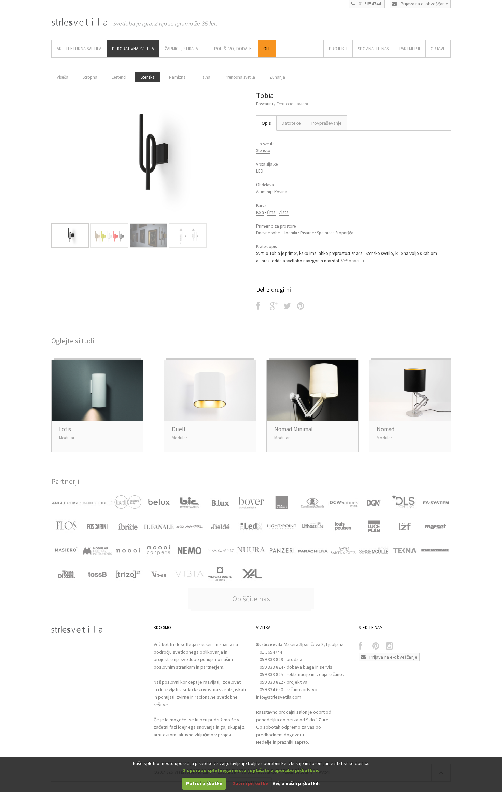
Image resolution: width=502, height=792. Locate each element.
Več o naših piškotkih (296, 783)
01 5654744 (370, 4)
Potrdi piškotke (204, 783)
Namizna (177, 77)
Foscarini (264, 104)
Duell (178, 429)
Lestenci (119, 77)
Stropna (90, 77)
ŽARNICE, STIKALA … (184, 49)
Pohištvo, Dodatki (233, 49)
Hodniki (290, 233)
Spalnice (324, 233)
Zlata (284, 212)
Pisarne (307, 233)
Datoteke (291, 123)
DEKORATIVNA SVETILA (133, 49)
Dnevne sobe (268, 233)
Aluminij (263, 192)
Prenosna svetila (240, 77)
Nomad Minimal (293, 429)
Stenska (148, 77)
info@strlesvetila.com (278, 697)
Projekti (338, 49)
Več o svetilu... (354, 261)
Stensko (263, 150)
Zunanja (277, 77)
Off (266, 49)
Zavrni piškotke (250, 783)
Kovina (280, 192)
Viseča (62, 77)
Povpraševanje (326, 123)
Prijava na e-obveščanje (424, 4)
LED (259, 171)
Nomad (386, 429)
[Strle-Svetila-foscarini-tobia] (148, 155)
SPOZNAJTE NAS (373, 49)
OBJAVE (438, 49)
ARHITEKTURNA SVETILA (79, 49)
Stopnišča (344, 233)
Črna (271, 212)
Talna (205, 77)
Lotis (65, 429)
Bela (260, 212)
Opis (266, 123)
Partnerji (409, 49)
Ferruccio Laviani (292, 104)
